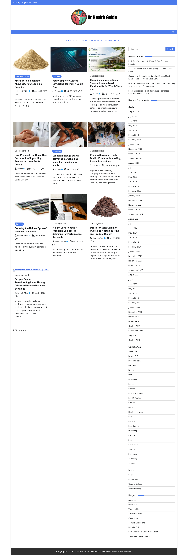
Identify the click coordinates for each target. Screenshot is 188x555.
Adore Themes (124, 551)
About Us (69, 40)
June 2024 (132, 228)
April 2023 (132, 293)
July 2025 (132, 167)
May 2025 (132, 177)
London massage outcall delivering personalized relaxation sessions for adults (65, 160)
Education (132, 379)
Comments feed (135, 484)
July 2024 (132, 224)
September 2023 (135, 270)
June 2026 (132, 121)
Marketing (132, 431)
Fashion (131, 384)
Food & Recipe (134, 398)
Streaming (132, 449)
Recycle (131, 435)
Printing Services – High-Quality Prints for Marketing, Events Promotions (105, 158)
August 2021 (134, 335)
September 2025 (135, 158)
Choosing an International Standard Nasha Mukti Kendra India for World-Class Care (106, 85)
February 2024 (134, 247)
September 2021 (135, 331)
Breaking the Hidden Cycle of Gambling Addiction (31, 230)
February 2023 (134, 303)
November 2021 (135, 321)
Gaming (19, 224)
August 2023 (134, 275)
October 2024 (134, 210)
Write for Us (96, 40)
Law (130, 417)
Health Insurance (135, 412)
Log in (131, 475)
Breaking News (22, 76)
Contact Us (133, 518)
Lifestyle (57, 151)
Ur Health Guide (81, 551)
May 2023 (132, 289)
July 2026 (132, 116)
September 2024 (135, 214)
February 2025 (134, 191)
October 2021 (134, 326)
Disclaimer (83, 40)
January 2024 (134, 251)
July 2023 (132, 279)
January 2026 (134, 144)
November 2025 (135, 149)
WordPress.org (134, 489)
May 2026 (132, 126)
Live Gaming (133, 426)
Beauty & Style (134, 356)
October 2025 (134, 154)
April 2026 (132, 130)
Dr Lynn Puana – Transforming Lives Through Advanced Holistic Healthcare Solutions (31, 284)
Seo (130, 440)
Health (131, 407)
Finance (57, 76)
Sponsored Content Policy (139, 536)
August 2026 (134, 112)
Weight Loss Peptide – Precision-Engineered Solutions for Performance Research (67, 232)
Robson (57, 91)
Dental (131, 370)
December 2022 (135, 312)
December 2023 (135, 256)
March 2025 (133, 186)
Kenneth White (22, 91)
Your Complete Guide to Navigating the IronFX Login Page (67, 84)
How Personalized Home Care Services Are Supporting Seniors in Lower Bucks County (31, 160)
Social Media (133, 444)
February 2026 (134, 140)
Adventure (132, 351)
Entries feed (133, 479)
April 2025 (132, 181)
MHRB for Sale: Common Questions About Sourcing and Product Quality (104, 231)
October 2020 (134, 340)
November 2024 (135, 205)
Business (132, 365)
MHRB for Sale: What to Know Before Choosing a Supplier (28, 84)
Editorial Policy (134, 527)
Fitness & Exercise (135, 393)
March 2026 (133, 135)
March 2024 (133, 242)
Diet (130, 375)
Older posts (20, 330)
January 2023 (134, 307)
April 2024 (132, 237)
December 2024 (135, 200)
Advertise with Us (114, 40)
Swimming (132, 454)
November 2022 (135, 317)
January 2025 (134, 196)
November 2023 (135, 261)
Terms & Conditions (136, 523)
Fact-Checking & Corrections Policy (143, 532)
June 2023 (132, 284)
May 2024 (132, 233)
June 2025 (132, 172)
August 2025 (134, 163)
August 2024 (134, 219)
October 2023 (134, 265)
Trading (131, 463)
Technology (133, 458)
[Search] (173, 32)
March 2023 (133, 298)
